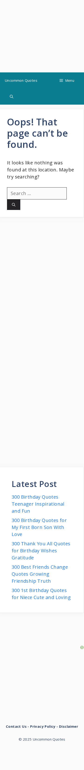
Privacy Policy (43, 726)
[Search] (13, 204)
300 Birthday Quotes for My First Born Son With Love (39, 527)
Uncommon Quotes (21, 80)
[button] (11, 97)
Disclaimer (68, 726)
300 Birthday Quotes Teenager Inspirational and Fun (38, 504)
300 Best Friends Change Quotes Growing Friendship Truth (40, 574)
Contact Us (16, 726)
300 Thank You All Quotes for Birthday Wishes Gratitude (41, 550)
